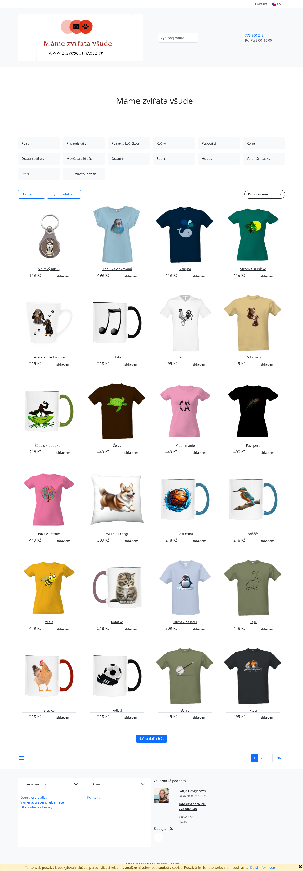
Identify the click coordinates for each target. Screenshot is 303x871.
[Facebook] (158, 837)
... (269, 758)
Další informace (262, 867)
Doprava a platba (33, 797)
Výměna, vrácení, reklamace (42, 802)
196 (278, 758)
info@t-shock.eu (192, 804)
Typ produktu (62, 194)
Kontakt (261, 4)
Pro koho (30, 194)
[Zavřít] (300, 866)
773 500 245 (254, 35)
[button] (277, 4)
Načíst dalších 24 (151, 738)
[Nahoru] (21, 758)
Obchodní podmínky (36, 807)
